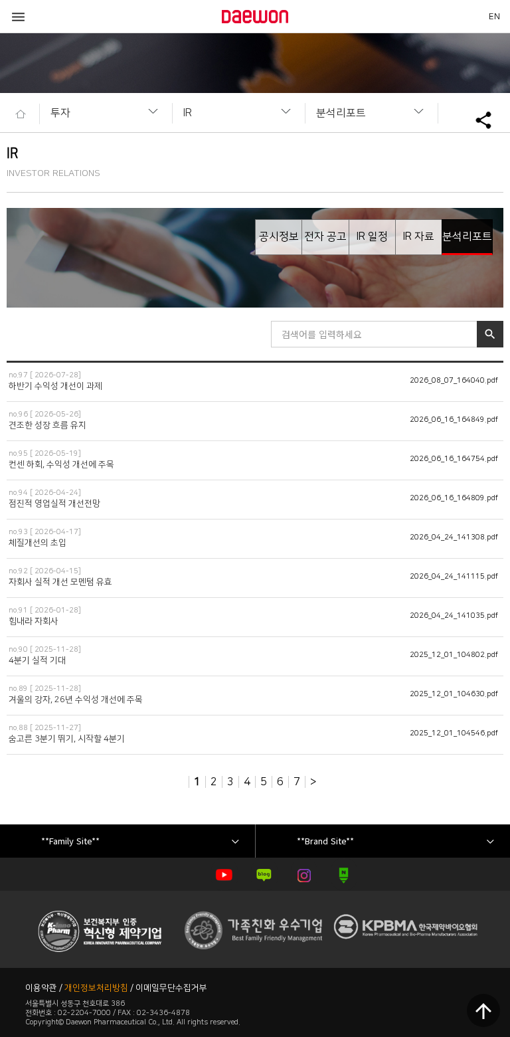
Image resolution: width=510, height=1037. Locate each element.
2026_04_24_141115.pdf (454, 577)
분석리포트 (341, 113)
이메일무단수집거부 (171, 987)
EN (494, 16)
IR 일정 (372, 236)
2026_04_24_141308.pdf (454, 537)
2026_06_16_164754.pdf (454, 459)
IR (187, 113)
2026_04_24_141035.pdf (454, 616)
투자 (60, 113)
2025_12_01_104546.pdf (454, 733)
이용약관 (41, 987)
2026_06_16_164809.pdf (454, 498)
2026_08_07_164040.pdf (454, 381)
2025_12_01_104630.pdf (454, 694)
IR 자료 (418, 236)
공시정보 (279, 236)
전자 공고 (325, 236)
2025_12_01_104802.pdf (454, 655)
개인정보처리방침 (96, 987)
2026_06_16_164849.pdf (454, 420)
